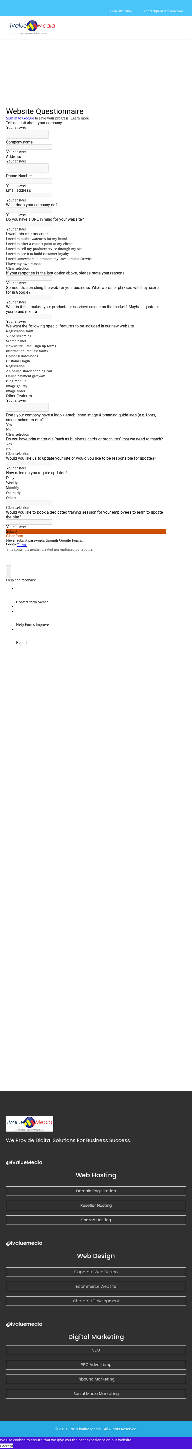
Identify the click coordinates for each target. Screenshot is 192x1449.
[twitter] (17, 4)
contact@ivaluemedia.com (163, 11)
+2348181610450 (122, 11)
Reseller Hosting (96, 1205)
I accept (6, 1446)
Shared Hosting (96, 1220)
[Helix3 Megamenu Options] (181, 27)
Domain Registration (96, 1191)
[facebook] (11, 4)
